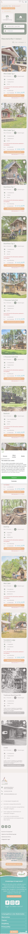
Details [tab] (23, 456)
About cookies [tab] (14, 456)
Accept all (14, 477)
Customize (14, 481)
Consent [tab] (5, 456)
